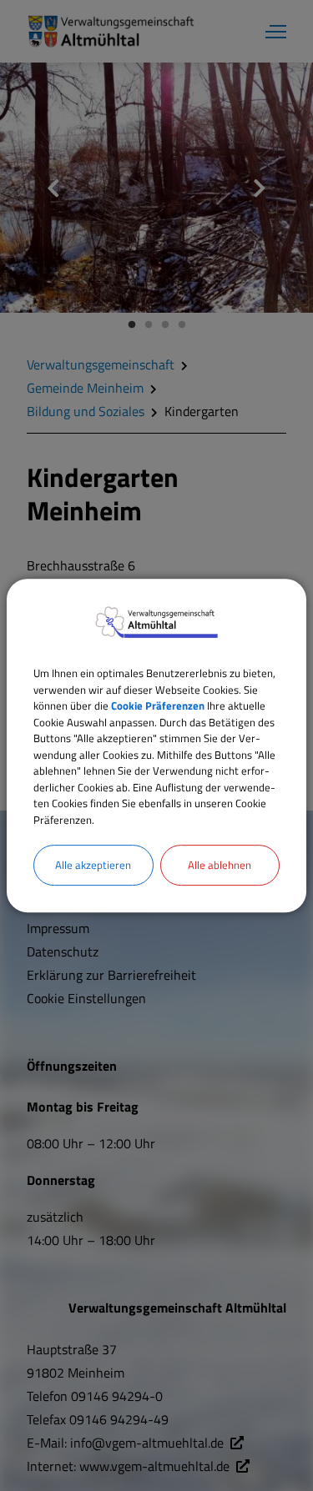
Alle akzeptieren (93, 864)
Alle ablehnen (219, 864)
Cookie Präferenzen (157, 705)
